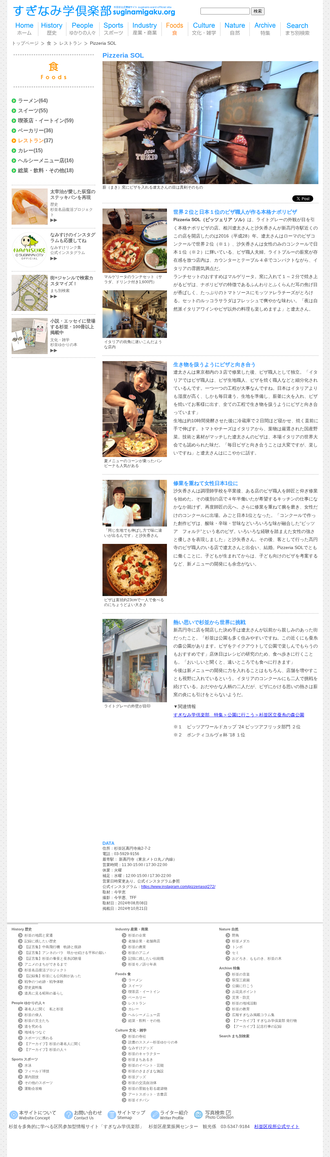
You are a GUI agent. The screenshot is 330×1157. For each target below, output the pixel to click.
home (25, 29)
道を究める (33, 1026)
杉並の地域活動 (244, 1003)
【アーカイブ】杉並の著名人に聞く (52, 1044)
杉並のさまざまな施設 (146, 1071)
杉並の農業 (137, 947)
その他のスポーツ (38, 1083)
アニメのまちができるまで (45, 964)
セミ (235, 953)
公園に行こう (242, 986)
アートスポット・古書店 (147, 1094)
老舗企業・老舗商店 (144, 941)
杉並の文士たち (36, 1020)
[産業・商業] (144, 29)
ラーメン (28, 100)
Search (234, 1036)
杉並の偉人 (33, 1015)
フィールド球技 (36, 1071)
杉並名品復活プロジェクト (45, 970)
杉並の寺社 (137, 1036)
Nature (228, 929)
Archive (229, 968)
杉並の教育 (241, 1009)
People (28, 1003)
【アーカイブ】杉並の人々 (45, 1049)
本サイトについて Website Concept (35, 1114)
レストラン (70, 43)
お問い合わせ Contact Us (84, 1114)
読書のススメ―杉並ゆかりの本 (153, 1042)
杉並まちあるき (140, 1059)
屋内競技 (31, 1077)
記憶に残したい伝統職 (146, 958)
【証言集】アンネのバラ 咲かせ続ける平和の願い (65, 953)
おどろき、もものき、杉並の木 (257, 958)
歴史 (52, 29)
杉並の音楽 (241, 974)
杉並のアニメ (139, 953)
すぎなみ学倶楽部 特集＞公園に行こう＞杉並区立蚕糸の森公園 (238, 714)
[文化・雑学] (204, 29)
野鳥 (235, 935)
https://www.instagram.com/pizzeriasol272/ (178, 886)
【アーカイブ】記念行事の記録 (257, 1026)
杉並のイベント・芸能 (146, 1065)
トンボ (237, 947)
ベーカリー (31, 130)
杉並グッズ (137, 1077)
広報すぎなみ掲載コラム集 (253, 1015)
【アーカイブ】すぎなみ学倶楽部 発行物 (264, 1020)
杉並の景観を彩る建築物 (147, 1088)
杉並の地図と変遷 (38, 935)
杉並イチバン (139, 1100)
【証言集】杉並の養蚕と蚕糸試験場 (52, 958)
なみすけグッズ (140, 1048)
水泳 (28, 1065)
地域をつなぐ (35, 1032)
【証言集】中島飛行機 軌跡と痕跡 (52, 947)
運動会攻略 (33, 1088)
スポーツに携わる (38, 1038)
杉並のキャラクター (144, 1054)
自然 (234, 29)
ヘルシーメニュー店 (41, 160)
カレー (26, 150)
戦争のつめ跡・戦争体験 (43, 982)
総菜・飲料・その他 (41, 170)
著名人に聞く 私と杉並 (43, 1009)
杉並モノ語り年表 (142, 964)
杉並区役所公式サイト (276, 1126)
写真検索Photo (214, 1114)
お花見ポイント (244, 992)
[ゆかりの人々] (82, 29)
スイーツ (28, 110)
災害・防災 (241, 997)
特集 (265, 29)
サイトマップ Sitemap (127, 1114)
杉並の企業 (137, 935)
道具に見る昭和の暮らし (43, 993)
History (22, 929)
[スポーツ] (114, 29)
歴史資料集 (33, 987)
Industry (131, 929)
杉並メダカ (241, 941)
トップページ (25, 43)
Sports (25, 1059)
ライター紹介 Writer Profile (170, 1114)
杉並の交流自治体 (142, 1083)
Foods (123, 974)
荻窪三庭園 (241, 980)
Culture (131, 1030)
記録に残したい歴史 (40, 941)
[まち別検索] (298, 29)
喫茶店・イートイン (41, 120)
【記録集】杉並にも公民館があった (52, 976)
